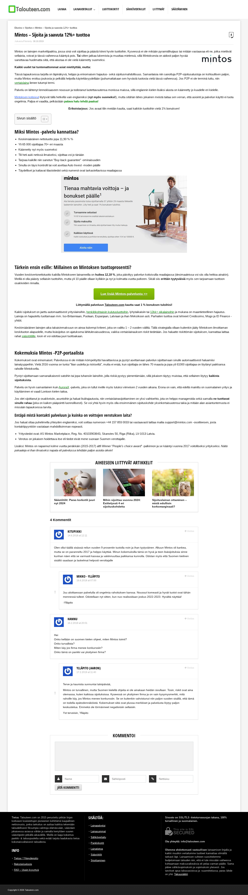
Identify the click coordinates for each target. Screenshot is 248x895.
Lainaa (62, 9)
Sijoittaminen (98, 860)
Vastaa (190, 531)
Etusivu (18, 28)
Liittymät (158, 9)
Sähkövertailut (136, 9)
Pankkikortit (97, 843)
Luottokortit (110, 9)
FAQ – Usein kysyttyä (26, 869)
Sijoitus (29, 28)
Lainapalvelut (98, 825)
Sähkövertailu (98, 837)
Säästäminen (179, 9)
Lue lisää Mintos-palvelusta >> (124, 294)
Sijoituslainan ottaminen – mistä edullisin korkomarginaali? (169, 503)
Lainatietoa (97, 848)
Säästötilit (96, 854)
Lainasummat (98, 831)
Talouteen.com (114, 304)
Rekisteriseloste (23, 864)
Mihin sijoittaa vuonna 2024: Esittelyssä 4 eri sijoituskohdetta (122, 503)
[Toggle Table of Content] (42, 119)
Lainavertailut (82, 9)
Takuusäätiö (181, 874)
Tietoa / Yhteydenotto (26, 858)
